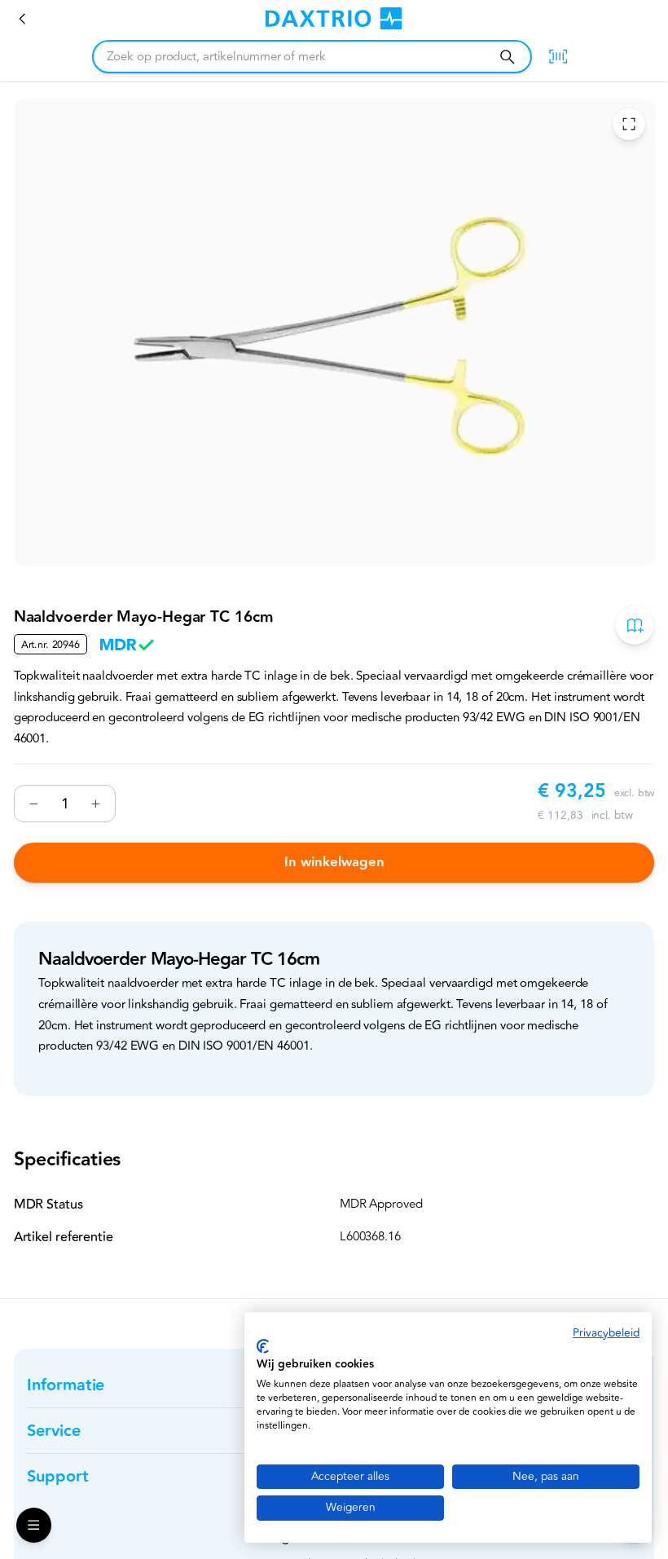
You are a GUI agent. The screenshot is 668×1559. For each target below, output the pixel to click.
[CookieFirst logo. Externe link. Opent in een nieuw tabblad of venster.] (263, 1346)
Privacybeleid (606, 1332)
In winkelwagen (334, 861)
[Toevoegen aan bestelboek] (634, 625)
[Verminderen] (34, 803)
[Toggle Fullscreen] (629, 124)
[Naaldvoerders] (23, 19)
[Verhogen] (95, 803)
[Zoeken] (507, 56)
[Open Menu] (33, 1525)
